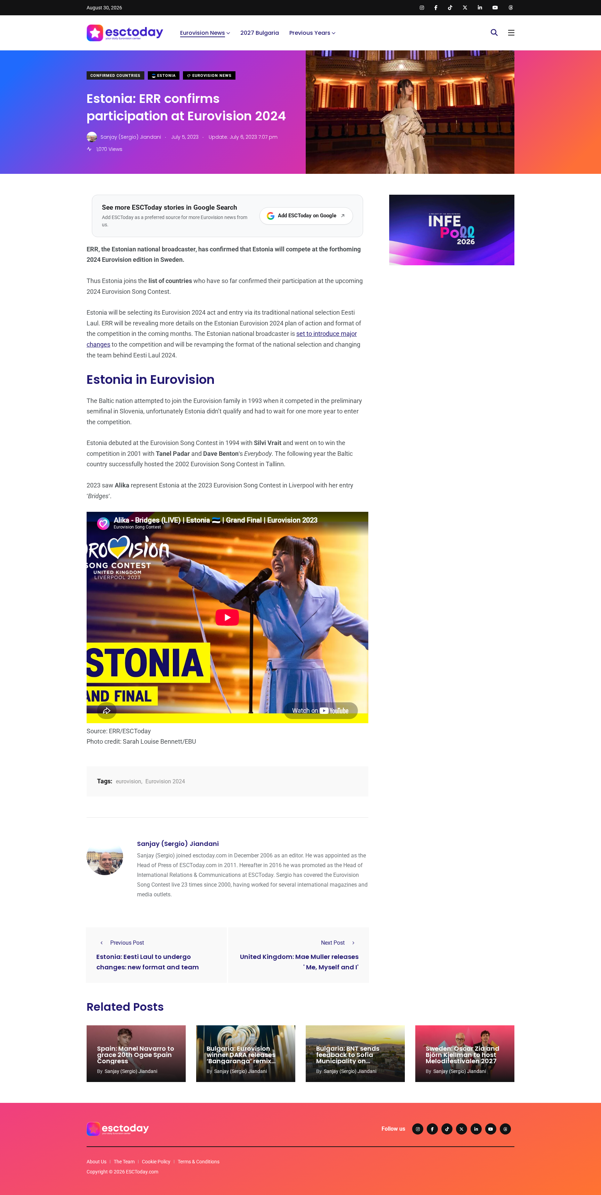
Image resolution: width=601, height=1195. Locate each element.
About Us (96, 1161)
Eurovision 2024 (165, 781)
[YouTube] (490, 1129)
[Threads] (505, 1129)
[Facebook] (432, 1129)
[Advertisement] (451, 324)
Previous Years (309, 33)
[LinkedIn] (476, 1129)
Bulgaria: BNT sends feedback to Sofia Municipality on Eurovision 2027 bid (347, 1058)
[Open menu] (511, 32)
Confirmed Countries (115, 75)
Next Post (333, 942)
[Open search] (494, 32)
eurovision (128, 781)
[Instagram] (417, 1129)
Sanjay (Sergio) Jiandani (178, 843)
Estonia (166, 75)
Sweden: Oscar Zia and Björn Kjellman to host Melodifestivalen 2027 (462, 1054)
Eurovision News (202, 33)
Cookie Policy (156, 1161)
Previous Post (127, 942)
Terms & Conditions (198, 1161)
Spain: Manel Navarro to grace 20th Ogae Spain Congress (135, 1054)
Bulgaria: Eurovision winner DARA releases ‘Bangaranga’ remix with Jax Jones (241, 1058)
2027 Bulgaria (259, 33)
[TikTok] (446, 1129)
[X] (461, 1129)
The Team (124, 1161)
